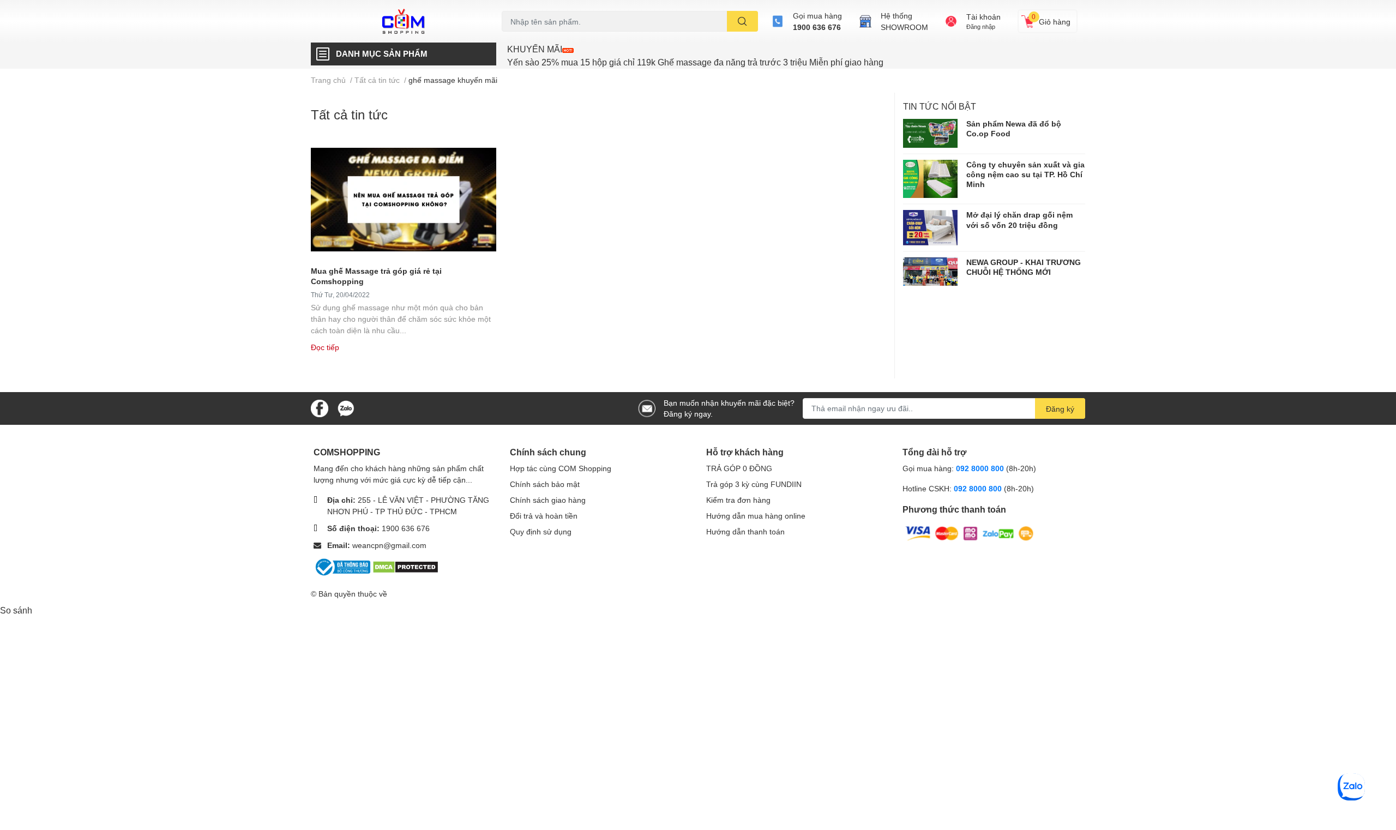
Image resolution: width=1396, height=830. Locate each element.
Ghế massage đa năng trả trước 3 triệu (732, 62)
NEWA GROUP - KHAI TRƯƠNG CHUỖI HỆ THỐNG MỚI (1023, 266)
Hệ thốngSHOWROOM (904, 21)
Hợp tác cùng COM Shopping (560, 468)
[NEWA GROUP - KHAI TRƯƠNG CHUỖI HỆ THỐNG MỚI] (930, 271)
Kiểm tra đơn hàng (738, 499)
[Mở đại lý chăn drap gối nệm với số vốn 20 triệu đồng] (930, 227)
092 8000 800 (981, 468)
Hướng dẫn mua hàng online (755, 515)
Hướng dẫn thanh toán (745, 531)
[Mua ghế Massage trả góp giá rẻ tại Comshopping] (403, 199)
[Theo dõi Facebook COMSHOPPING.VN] (319, 407)
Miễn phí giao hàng (846, 62)
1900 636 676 (817, 27)
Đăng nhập (980, 26)
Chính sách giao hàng (548, 499)
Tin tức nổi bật (939, 106)
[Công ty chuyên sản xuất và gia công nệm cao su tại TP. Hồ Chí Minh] (930, 179)
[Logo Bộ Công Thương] (343, 565)
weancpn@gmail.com (389, 545)
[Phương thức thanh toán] (969, 532)
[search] (742, 21)
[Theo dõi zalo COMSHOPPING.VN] (345, 407)
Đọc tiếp (325, 347)
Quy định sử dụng (540, 531)
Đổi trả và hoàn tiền (543, 515)
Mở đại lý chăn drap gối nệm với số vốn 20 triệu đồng (1019, 219)
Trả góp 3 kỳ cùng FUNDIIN (754, 484)
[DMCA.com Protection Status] (405, 565)
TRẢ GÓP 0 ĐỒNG (739, 468)
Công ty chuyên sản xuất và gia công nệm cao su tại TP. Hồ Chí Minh (1025, 174)
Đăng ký (1060, 408)
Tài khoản (983, 16)
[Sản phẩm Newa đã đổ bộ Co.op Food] (930, 133)
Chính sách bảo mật (545, 484)
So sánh (16, 610)
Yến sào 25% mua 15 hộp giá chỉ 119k (581, 62)
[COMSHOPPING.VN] (403, 21)
